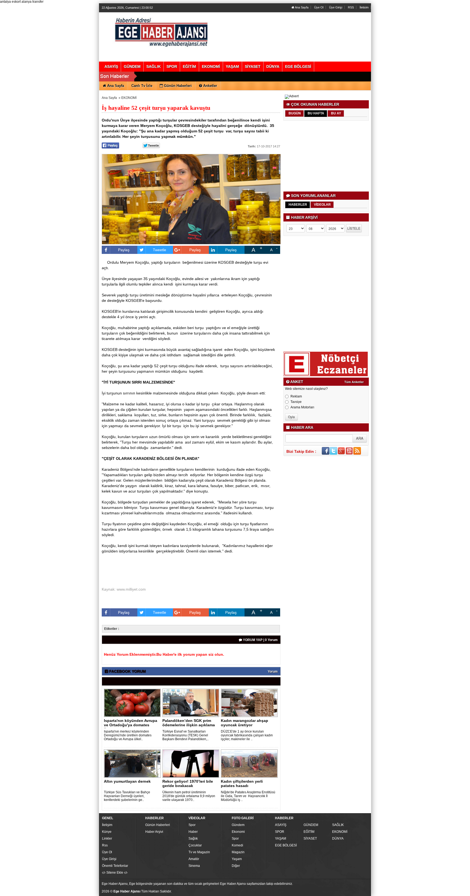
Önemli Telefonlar (115, 866)
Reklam (296, 396)
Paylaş (123, 250)
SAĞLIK (338, 825)
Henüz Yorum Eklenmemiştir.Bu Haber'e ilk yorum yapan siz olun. (164, 654)
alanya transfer (32, 1)
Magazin (238, 852)
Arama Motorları (302, 407)
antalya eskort (10, 1)
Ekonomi (238, 832)
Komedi (237, 845)
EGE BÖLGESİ (286, 845)
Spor (192, 825)
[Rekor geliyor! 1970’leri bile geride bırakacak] (191, 763)
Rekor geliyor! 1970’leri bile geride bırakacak (187, 783)
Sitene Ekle (115, 872)
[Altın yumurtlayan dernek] (133, 763)
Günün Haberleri (157, 825)
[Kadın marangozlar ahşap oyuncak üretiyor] (250, 702)
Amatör (193, 859)
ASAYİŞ (280, 825)
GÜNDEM (311, 825)
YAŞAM (280, 838)
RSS (351, 7)
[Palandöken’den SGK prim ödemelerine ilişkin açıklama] (191, 702)
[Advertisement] (326, 156)
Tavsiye (296, 402)
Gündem (238, 825)
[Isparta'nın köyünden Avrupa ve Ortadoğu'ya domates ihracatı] (133, 702)
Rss (105, 845)
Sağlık (193, 838)
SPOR (279, 832)
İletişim (107, 825)
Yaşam (237, 859)
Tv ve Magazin (199, 852)
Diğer (236, 866)
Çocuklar (195, 845)
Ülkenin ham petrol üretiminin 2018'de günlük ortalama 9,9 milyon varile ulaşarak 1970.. (188, 796)
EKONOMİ (129, 98)
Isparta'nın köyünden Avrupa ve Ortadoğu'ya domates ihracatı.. (130, 724)
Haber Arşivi (154, 832)
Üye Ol (318, 7)
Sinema (194, 866)
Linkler (107, 838)
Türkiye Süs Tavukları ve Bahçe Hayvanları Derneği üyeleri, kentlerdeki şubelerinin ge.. (127, 796)
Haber (193, 832)
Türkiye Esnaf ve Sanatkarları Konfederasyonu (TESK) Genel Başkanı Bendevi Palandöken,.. (185, 735)
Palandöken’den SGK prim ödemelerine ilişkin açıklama (188, 722)
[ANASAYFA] (161, 31)
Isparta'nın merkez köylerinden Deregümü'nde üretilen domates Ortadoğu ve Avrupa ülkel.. (127, 735)
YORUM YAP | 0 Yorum (260, 640)
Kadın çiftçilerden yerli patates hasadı (242, 783)
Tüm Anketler (354, 382)
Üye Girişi (335, 7)
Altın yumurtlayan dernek (127, 781)
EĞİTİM (309, 832)
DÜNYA (338, 838)
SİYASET (310, 838)
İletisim (364, 7)
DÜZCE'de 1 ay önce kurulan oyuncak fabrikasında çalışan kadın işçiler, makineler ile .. (247, 735)
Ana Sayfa (301, 7)
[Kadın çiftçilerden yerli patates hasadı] (250, 763)
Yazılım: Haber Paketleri (337, 891)
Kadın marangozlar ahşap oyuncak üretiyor (244, 722)
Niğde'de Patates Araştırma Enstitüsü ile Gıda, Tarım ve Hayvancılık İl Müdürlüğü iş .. (248, 796)
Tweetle (159, 250)
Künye (107, 832)
